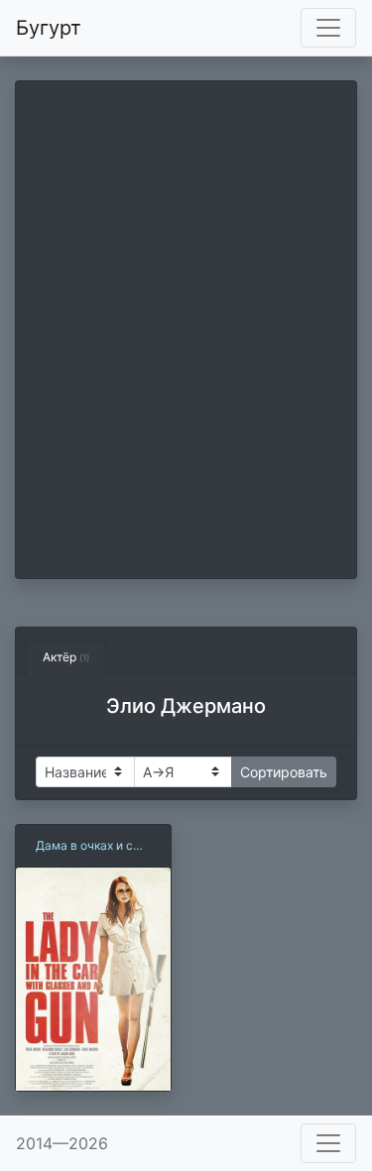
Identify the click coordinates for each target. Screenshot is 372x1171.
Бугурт (48, 28)
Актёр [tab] (66, 656)
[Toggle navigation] (328, 28)
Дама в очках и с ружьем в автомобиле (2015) (90, 846)
